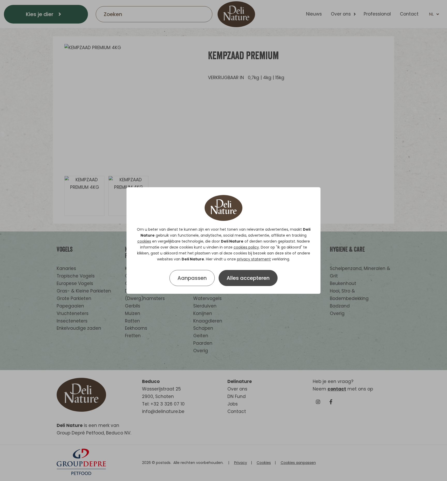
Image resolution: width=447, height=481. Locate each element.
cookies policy (246, 247)
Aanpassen (192, 278)
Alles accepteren (248, 278)
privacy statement (254, 259)
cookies (144, 241)
